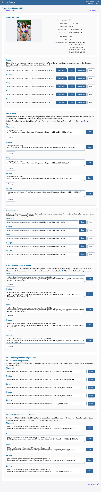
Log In (97, 3)
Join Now (90, 3)
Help (98, 1)
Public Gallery (90, 1)
